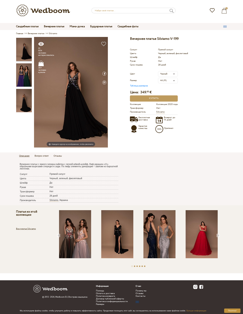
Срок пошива (136, 65)
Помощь (100, 290)
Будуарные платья (101, 26)
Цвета (133, 53)
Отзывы (139, 293)
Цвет (132, 73)
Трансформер (136, 108)
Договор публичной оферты (110, 298)
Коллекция (135, 104)
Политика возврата (105, 296)
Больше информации (196, 311)
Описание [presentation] (24, 156)
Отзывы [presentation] (58, 156)
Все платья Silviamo (26, 228)
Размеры (100, 304)
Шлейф (133, 57)
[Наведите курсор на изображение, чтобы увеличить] (71, 92)
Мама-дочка (77, 26)
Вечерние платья (54, 26)
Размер (133, 80)
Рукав (133, 61)
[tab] (24, 156)
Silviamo (160, 112)
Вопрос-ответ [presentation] (42, 156)
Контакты (140, 296)
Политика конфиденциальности (112, 301)
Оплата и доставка (105, 293)
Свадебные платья (27, 26)
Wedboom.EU (61, 297)
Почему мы (141, 290)
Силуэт (133, 49)
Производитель (138, 112)
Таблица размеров (139, 85)
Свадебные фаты (128, 26)
